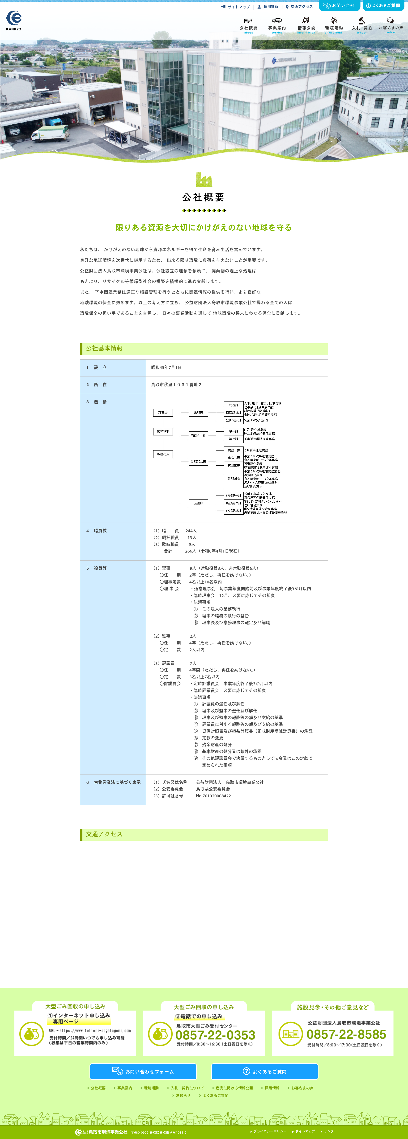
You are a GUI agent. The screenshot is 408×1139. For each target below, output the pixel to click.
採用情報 (271, 7)
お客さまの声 (302, 1088)
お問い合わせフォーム (149, 1072)
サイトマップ (239, 7)
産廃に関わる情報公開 (234, 1088)
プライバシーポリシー (270, 1131)
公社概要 (98, 1088)
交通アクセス (302, 7)
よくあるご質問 (270, 1072)
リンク (329, 1131)
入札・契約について (187, 1088)
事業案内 (124, 1088)
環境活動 (151, 1088)
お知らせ (183, 1096)
